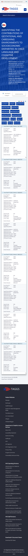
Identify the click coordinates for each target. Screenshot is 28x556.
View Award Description (19, 94)
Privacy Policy (8, 449)
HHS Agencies (8, 444)
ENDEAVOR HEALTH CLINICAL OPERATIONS (18, 132)
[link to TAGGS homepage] (11, 9)
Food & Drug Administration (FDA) (13, 498)
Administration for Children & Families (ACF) (12, 467)
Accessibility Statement (10, 433)
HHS (6, 441)
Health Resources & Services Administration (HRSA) (11, 501)
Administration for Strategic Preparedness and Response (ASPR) (13, 476)
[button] (17, 5)
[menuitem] (19, 101)
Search (19, 5)
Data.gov (7, 400)
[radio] (6, 93)
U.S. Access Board (9, 416)
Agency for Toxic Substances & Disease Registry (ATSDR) (12, 485)
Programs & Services (10, 452)
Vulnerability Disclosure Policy (12, 455)
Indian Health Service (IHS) (11, 505)
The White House (9, 413)
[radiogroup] (7, 94)
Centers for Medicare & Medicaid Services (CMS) (12, 494)
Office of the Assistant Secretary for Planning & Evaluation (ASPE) (13, 524)
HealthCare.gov (9, 406)
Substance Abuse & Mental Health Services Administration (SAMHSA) (13, 511)
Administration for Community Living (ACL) (12, 471)
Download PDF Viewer (10, 540)
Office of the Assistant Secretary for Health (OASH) (13, 520)
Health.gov (7, 438)
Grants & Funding (9, 435)
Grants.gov (7, 403)
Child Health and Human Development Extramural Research (18, 145)
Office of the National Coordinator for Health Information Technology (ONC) (13, 530)
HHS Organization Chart (11, 447)
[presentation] (14, 240)
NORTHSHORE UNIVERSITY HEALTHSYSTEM (19, 198)
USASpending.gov (9, 421)
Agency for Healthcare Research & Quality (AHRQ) (13, 480)
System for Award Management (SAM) (12, 409)
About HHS (8, 430)
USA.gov (7, 419)
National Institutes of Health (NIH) (13, 508)
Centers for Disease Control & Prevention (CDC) (12, 489)
